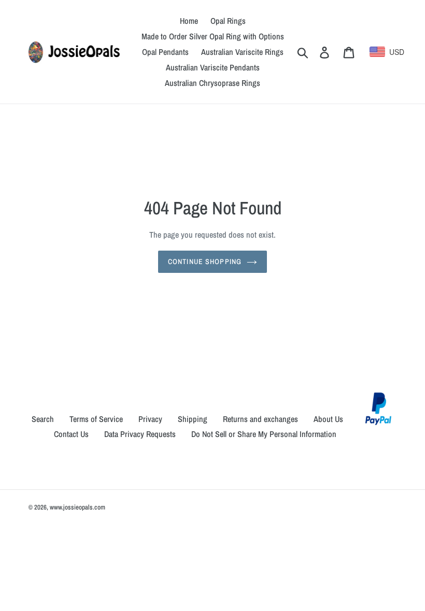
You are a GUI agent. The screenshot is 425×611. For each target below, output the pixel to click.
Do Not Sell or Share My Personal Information (263, 434)
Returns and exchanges (260, 419)
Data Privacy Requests (140, 434)
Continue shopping (205, 261)
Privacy (150, 419)
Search (43, 419)
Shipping (192, 419)
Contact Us (71, 434)
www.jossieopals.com (77, 507)
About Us (328, 419)
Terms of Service (96, 419)
